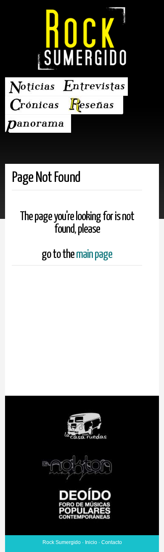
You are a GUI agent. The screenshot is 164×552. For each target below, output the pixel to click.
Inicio (91, 542)
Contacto (111, 542)
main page (94, 254)
